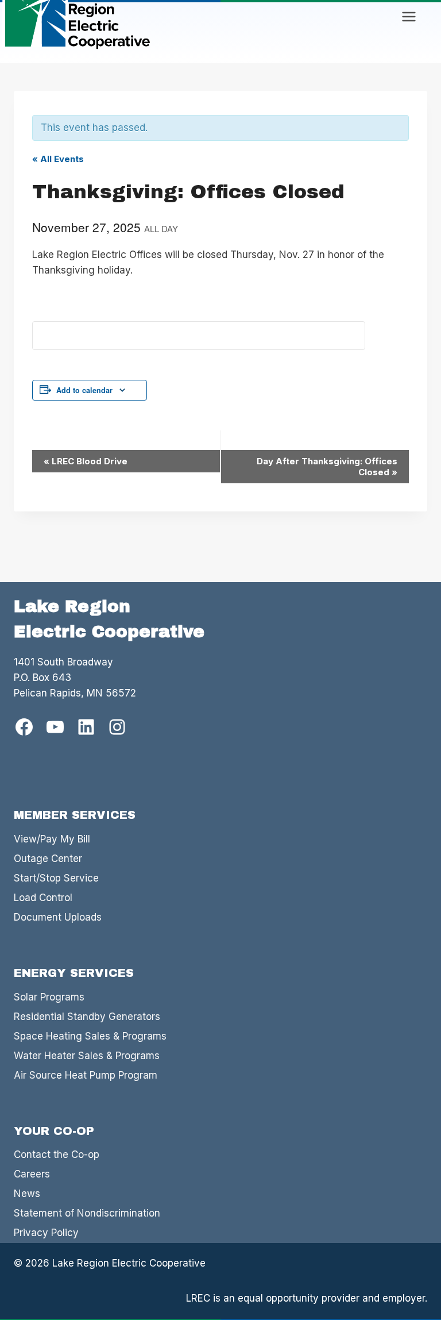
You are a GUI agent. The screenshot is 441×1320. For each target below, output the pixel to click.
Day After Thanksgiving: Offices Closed (327, 467)
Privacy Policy (46, 1232)
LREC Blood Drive (85, 461)
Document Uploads (58, 917)
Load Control (43, 897)
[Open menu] (408, 17)
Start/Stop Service (56, 878)
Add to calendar (84, 390)
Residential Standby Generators (87, 1016)
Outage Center (48, 858)
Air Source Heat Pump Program (85, 1075)
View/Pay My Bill (52, 839)
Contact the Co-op (56, 1154)
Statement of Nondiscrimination (87, 1213)
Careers (32, 1174)
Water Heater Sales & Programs (87, 1055)
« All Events (58, 158)
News (27, 1193)
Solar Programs (49, 997)
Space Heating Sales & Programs (90, 1036)
